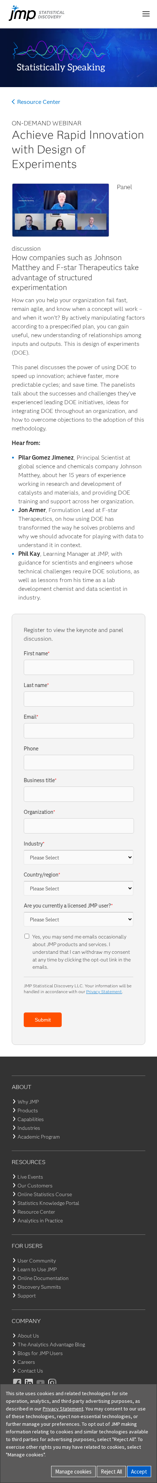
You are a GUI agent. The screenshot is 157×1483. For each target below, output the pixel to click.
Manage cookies (73, 1471)
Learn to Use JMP (37, 1269)
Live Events (30, 1177)
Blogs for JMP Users (40, 1353)
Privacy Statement (104, 991)
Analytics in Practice (40, 1220)
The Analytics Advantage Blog (51, 1344)
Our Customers (35, 1185)
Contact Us (30, 1370)
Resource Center (38, 102)
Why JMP (28, 1101)
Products (28, 1110)
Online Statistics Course (45, 1194)
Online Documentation (43, 1278)
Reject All (111, 1471)
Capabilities (31, 1119)
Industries (29, 1128)
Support (27, 1295)
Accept (139, 1471)
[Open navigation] (146, 14)
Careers (26, 1362)
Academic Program (39, 1136)
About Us (28, 1335)
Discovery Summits (39, 1287)
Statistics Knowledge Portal (48, 1203)
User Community (37, 1260)
